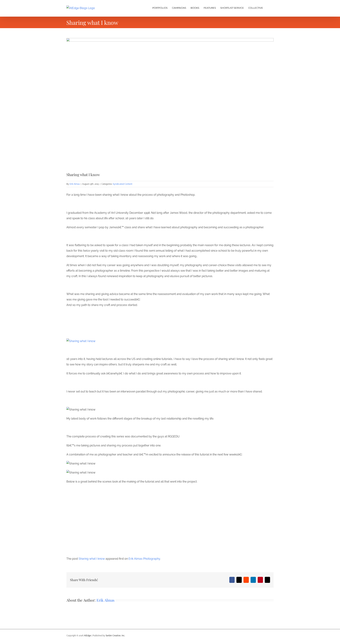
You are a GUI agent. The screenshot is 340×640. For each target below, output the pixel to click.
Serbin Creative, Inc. (115, 635)
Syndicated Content (122, 184)
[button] (268, 7)
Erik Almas (75, 184)
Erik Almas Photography (144, 558)
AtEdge (87, 635)
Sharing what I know (92, 558)
